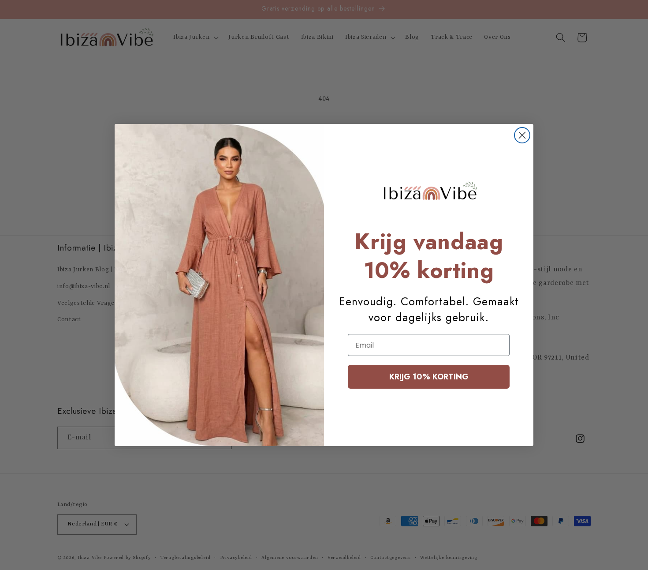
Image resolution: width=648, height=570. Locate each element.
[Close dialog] (522, 135)
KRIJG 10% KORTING (429, 376)
